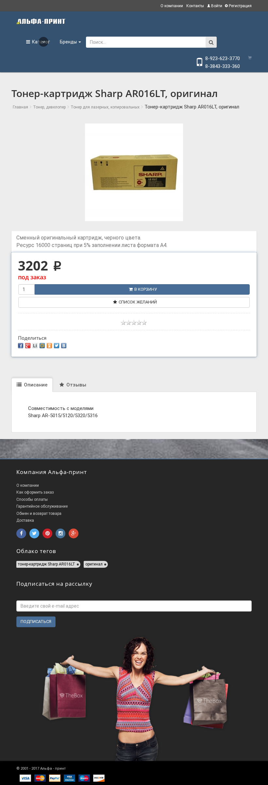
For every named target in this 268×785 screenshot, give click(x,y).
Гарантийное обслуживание (42, 506)
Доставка (25, 520)
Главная (20, 107)
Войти (216, 6)
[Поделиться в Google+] (27, 345)
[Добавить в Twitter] (56, 345)
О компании (171, 6)
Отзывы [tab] (75, 385)
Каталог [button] (40, 41)
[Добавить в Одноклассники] (49, 345)
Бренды (69, 41)
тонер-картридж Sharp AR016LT (46, 564)
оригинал (94, 564)
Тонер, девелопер (49, 107)
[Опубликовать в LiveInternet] (35, 345)
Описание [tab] (35, 385)
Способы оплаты (32, 499)
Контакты (195, 6)
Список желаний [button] (138, 302)
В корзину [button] (145, 289)
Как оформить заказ (35, 492)
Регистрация (240, 6)
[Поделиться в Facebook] (20, 345)
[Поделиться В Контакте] (63, 345)
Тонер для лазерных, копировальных (105, 107)
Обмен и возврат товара (38, 513)
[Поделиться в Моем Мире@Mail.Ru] (42, 345)
